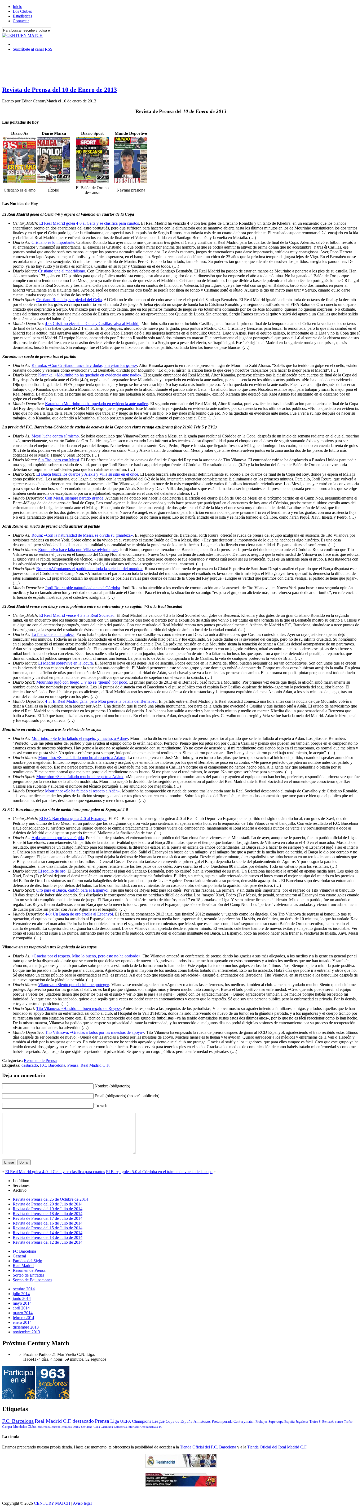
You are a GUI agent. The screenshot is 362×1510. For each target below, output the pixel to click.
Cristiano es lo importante (53, 242)
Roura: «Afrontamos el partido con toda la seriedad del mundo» (89, 568)
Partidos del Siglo (27, 1261)
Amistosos (202, 1421)
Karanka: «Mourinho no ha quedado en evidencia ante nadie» (89, 375)
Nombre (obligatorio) (112, 1086)
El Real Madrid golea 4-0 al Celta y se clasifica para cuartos (89, 223)
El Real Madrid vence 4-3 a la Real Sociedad (76, 615)
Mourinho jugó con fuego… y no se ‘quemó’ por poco (81, 682)
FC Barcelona (24, 1251)
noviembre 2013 (26, 1332)
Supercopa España (281, 1422)
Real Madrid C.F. (95, 1065)
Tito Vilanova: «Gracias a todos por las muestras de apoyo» (94, 1032)
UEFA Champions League (142, 1421)
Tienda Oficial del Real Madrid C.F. (277, 1447)
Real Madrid (23, 1265)
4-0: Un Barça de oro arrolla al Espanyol (79, 914)
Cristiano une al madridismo (61, 271)
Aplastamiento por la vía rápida (58, 837)
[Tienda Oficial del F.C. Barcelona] (181, 1485)
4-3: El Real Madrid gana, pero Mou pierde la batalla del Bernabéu (101, 701)
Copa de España (179, 1421)
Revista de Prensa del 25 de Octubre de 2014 (50, 1199)
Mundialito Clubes (25, 1427)
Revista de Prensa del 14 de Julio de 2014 (47, 1232)
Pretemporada (222, 1421)
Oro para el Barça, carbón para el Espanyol (72, 890)
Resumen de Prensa (40, 1060)
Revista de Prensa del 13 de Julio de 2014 (47, 1237)
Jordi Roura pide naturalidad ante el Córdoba (82, 587)
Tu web (101, 1105)
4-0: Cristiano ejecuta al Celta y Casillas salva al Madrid (92, 323)
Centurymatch (243, 1421)
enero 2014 (22, 1322)
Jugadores (302, 1422)
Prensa (72, 1065)
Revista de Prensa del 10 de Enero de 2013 (59, 89)
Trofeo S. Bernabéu (322, 1422)
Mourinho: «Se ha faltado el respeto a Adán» (82, 791)
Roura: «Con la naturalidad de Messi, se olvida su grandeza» (82, 535)
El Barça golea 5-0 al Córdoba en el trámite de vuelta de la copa (159, 1171)
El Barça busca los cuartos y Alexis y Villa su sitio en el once (87, 474)
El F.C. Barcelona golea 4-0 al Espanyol (73, 818)
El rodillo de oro (51, 871)
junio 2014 (22, 1298)
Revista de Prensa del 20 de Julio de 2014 (47, 1204)
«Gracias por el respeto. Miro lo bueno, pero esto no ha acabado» (86, 956)
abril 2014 (21, 1308)
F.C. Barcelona (52, 1065)
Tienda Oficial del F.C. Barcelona (208, 1447)
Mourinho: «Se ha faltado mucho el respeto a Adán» (79, 776)
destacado (29, 1065)
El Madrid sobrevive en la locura (65, 663)
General (19, 1256)
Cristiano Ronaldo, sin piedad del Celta (69, 299)
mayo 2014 (22, 1303)
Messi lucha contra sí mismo (55, 436)
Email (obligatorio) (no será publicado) (127, 1096)
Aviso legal (82, 1503)
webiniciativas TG (151, 1426)
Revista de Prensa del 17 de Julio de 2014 (47, 1218)
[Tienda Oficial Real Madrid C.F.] (181, 1466)
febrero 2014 (23, 1317)
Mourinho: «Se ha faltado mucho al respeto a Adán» (81, 757)
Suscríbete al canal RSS (32, 49)
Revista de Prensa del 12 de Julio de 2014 (47, 1242)
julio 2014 (21, 1293)
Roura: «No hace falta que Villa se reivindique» (78, 549)
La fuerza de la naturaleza (53, 634)
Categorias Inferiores (126, 1426)
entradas (66, 1426)
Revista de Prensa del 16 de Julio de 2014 (47, 1223)
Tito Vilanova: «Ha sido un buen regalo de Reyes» (78, 1008)
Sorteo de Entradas (28, 1275)
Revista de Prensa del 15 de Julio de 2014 (47, 1228)
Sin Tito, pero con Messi (58, 460)
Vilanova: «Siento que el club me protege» (73, 984)
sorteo (339, 1422)
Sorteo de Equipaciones (32, 1280)
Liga (114, 1421)
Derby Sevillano (82, 1426)
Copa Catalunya (103, 1426)
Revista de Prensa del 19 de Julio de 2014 (47, 1209)
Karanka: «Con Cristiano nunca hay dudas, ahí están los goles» (84, 365)
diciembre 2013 (26, 1327)
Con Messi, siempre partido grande (74, 498)
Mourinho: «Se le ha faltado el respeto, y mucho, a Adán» (80, 738)
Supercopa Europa (49, 1426)
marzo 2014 (23, 1313)
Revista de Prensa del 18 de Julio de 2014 (47, 1213)
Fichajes (261, 1422)
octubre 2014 (24, 1289)
